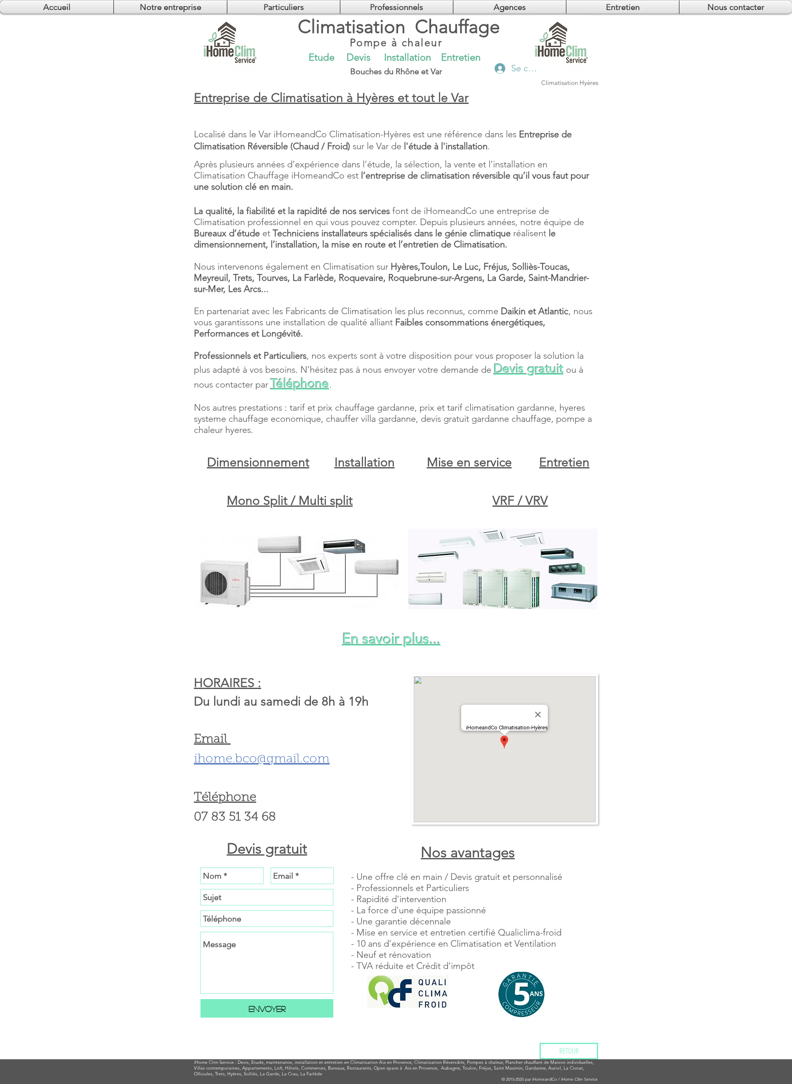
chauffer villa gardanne (371, 418)
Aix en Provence (421, 1068)
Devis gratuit (528, 368)
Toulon (469, 1068)
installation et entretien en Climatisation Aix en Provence (353, 1062)
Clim (213, 1062)
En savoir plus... (391, 638)
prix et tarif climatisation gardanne (487, 407)
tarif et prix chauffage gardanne (352, 407)
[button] (509, 7)
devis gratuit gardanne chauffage (486, 418)
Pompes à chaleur (485, 1062)
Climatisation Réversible (439, 1062)
